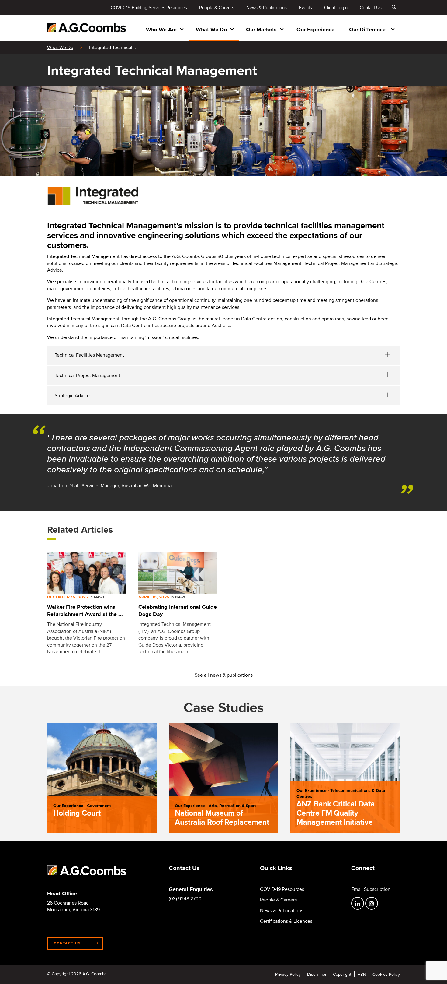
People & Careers (216, 7)
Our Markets (261, 30)
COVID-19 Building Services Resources (149, 7)
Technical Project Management (87, 375)
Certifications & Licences (286, 921)
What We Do (211, 30)
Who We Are (161, 30)
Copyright (342, 974)
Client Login (336, 7)
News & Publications (266, 7)
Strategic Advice (72, 395)
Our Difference (367, 30)
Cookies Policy (386, 974)
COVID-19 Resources (282, 889)
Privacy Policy (288, 974)
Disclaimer (317, 974)
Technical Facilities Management (89, 354)
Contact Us (371, 7)
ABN (362, 974)
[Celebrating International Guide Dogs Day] (177, 573)
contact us (67, 943)
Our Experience (315, 30)
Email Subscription (370, 889)
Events (305, 7)
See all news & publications (224, 675)
